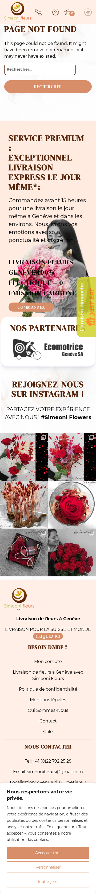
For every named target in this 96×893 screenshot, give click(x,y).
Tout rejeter (48, 881)
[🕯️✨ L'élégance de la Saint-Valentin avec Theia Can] (24, 552)
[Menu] (88, 12)
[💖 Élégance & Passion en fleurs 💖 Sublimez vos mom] (72, 457)
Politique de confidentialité (48, 689)
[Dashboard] (55, 12)
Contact (48, 721)
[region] (48, 838)
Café (48, 731)
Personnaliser (48, 867)
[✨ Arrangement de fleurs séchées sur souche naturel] (24, 505)
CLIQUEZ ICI (48, 636)
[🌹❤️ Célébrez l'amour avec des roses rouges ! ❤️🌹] (72, 552)
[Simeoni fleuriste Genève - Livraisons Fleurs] (17, 12)
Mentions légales (48, 699)
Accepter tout (48, 853)
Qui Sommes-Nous (48, 710)
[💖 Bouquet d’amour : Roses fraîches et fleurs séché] (24, 457)
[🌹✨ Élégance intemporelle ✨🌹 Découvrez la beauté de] (72, 505)
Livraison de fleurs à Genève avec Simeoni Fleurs (48, 675)
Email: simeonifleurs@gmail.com (48, 771)
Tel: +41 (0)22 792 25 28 (48, 761)
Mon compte (48, 661)
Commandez (31, 307)
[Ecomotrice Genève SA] (48, 349)
